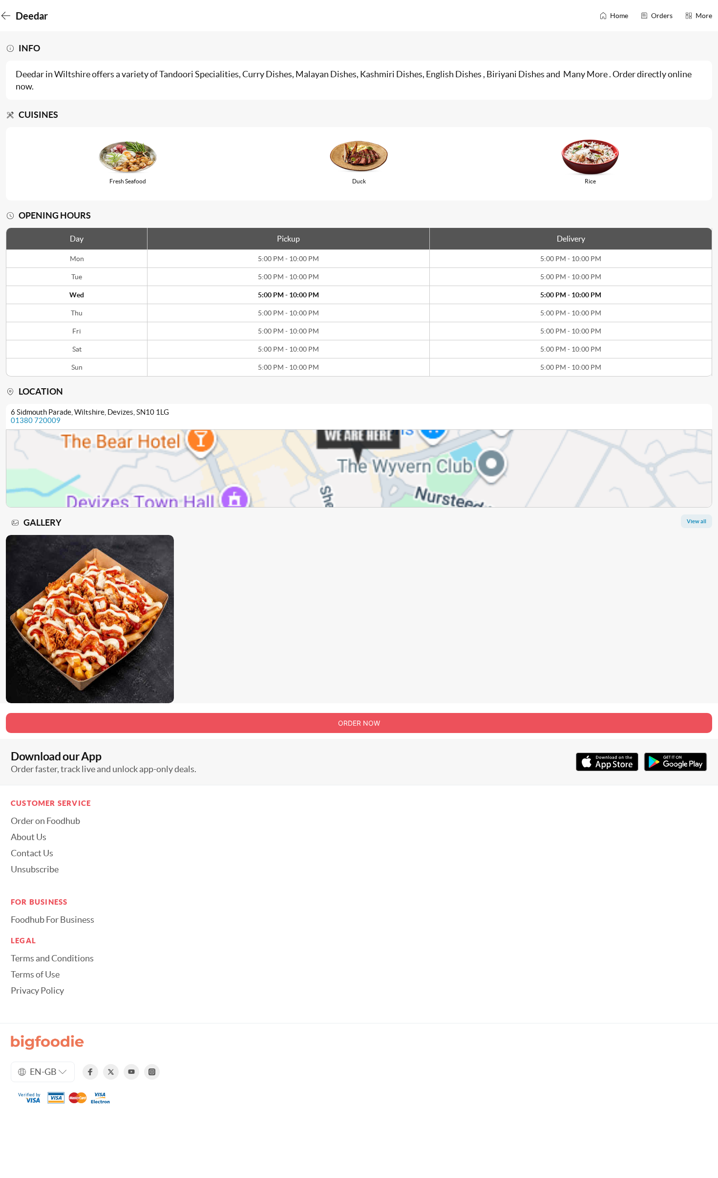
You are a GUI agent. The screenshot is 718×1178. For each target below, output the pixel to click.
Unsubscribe (35, 869)
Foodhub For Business (52, 920)
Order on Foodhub (45, 821)
